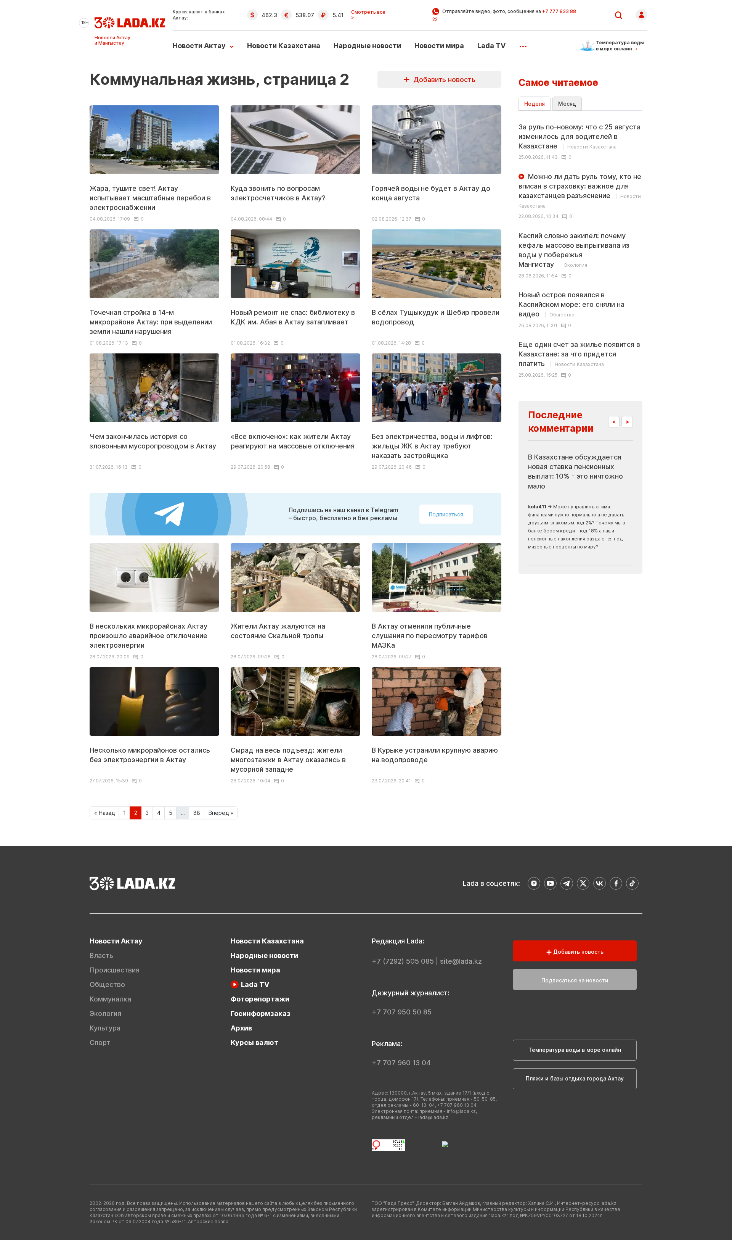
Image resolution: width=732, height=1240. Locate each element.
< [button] (614, 421)
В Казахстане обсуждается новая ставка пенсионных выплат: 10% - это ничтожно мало (575, 471)
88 (196, 812)
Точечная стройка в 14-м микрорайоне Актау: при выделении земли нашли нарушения (151, 321)
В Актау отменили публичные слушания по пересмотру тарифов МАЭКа (430, 635)
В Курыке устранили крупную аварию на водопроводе (435, 755)
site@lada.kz (461, 961)
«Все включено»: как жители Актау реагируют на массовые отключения (293, 441)
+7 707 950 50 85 (402, 1012)
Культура (105, 1028)
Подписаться (446, 514)
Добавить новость (442, 80)
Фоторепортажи (260, 999)
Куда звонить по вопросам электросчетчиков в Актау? (278, 193)
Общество (107, 984)
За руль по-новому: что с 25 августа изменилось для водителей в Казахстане (579, 136)
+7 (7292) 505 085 (403, 961)
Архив (241, 1028)
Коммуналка (110, 999)
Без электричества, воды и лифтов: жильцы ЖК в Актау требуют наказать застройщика (432, 446)
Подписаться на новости (574, 980)
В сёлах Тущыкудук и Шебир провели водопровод (435, 317)
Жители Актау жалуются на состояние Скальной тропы (278, 631)
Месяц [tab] (567, 103)
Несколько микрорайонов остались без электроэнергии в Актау (150, 755)
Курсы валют (254, 1042)
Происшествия (115, 970)
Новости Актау (199, 46)
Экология (105, 1013)
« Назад (104, 812)
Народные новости (367, 46)
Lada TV (491, 46)
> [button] (627, 421)
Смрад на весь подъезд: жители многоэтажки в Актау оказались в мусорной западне (288, 759)
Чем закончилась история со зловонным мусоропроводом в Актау (153, 441)
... (523, 44)
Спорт (100, 1042)
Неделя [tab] (534, 103)
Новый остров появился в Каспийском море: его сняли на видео (571, 304)
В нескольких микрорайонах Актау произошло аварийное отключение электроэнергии (148, 635)
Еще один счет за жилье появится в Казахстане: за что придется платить (579, 354)
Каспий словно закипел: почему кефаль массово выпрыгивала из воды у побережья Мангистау (573, 250)
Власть (101, 955)
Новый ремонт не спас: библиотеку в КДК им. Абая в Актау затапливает (293, 317)
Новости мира (439, 46)
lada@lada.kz (433, 1117)
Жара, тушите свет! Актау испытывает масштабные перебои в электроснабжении (150, 197)
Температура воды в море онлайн (574, 1050)
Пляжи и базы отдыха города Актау (575, 1078)
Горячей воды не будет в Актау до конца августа (431, 193)
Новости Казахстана (283, 46)
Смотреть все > (368, 15)
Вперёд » (221, 812)
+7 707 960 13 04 (401, 1063)
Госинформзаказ (261, 1013)
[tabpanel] (580, 248)
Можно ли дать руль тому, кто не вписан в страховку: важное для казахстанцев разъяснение (579, 191)
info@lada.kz (461, 1111)
